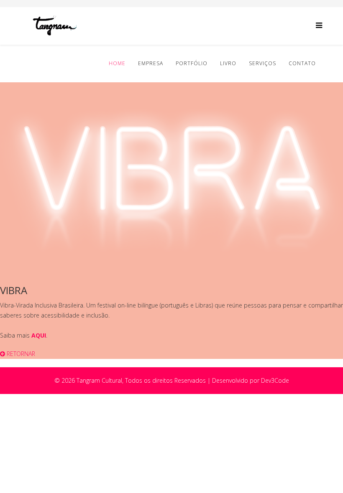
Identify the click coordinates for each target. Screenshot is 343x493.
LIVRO (228, 63)
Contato (302, 63)
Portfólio (191, 63)
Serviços (262, 63)
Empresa (150, 63)
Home (117, 63)
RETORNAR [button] (20, 354)
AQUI (38, 335)
